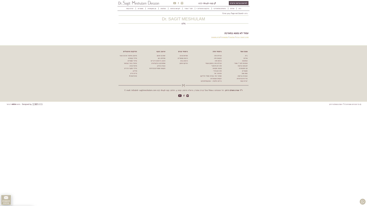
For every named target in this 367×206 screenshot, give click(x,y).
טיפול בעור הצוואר (130, 63)
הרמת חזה (218, 61)
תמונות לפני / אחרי (241, 63)
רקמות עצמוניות (216, 78)
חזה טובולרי (217, 71)
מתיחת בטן (161, 58)
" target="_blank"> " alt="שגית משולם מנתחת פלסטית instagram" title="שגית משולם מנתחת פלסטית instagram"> (187, 95)
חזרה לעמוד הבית (242, 37)
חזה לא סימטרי (216, 66)
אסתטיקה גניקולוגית (158, 63)
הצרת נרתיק (161, 66)
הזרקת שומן (184, 63)
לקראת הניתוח (243, 66)
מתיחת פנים (184, 55)
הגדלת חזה (218, 55)
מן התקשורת (243, 68)
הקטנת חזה (218, 58)
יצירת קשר (244, 81)
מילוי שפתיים (132, 61)
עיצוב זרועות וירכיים (158, 61)
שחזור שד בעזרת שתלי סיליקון (211, 76)
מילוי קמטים (132, 58)
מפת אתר (244, 73)
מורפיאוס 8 (133, 76)
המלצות (232, 37)
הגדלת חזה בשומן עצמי (213, 63)
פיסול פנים (133, 66)
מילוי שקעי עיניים (130, 68)
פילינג (135, 71)
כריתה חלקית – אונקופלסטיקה (211, 81)
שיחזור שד (218, 73)
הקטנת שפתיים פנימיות (157, 68)
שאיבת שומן (161, 55)
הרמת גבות (184, 61)
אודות (246, 58)
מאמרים (245, 71)
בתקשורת (225, 37)
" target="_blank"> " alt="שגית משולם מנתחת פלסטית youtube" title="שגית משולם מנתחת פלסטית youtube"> (180, 95)
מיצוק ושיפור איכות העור (128, 55)
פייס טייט (133, 73)
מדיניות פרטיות (242, 78)
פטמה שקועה (217, 68)
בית (246, 13)
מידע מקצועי (215, 37)
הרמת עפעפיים (183, 58)
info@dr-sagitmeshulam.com (143, 90)
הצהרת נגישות (243, 76)
